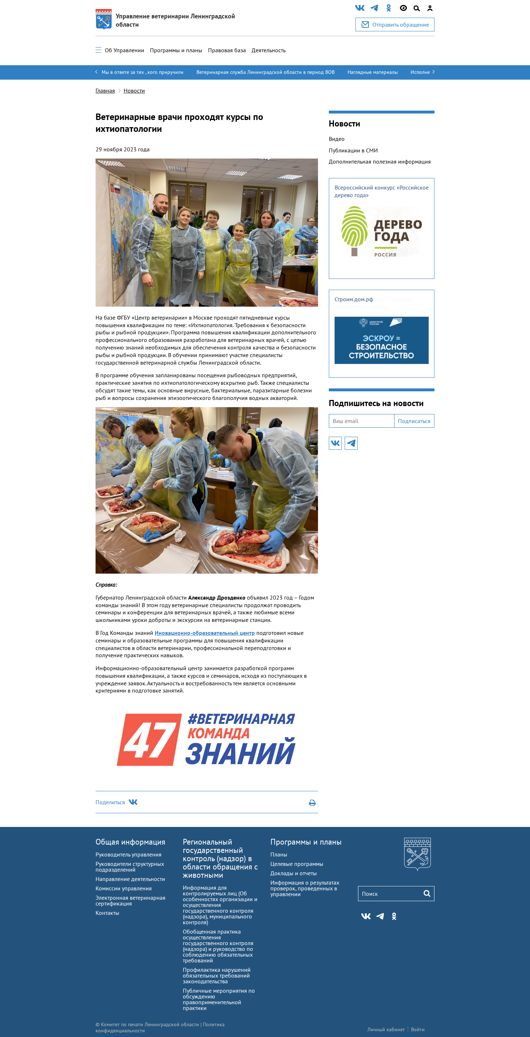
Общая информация (130, 842)
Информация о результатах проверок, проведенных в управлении (304, 888)
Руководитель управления (129, 854)
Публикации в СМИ (353, 150)
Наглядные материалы (373, 72)
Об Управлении (124, 50)
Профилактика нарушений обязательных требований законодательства (217, 975)
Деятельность (269, 50)
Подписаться (414, 420)
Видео (337, 138)
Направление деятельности (130, 878)
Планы (278, 854)
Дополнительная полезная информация (380, 161)
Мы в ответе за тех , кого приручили (143, 72)
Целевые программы (296, 863)
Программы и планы (176, 50)
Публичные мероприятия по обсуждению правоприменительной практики (219, 999)
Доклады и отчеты (293, 873)
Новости (134, 90)
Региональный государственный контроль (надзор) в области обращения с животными (220, 858)
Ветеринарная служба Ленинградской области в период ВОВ (265, 72)
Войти (418, 1029)
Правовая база (227, 50)
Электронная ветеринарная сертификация (130, 900)
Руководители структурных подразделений (130, 866)
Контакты (107, 912)
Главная (105, 90)
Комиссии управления (124, 888)
